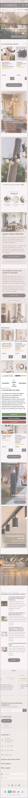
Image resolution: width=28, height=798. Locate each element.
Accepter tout (14, 414)
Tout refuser (14, 422)
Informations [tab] (22, 383)
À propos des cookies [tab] (14, 383)
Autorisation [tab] (5, 383)
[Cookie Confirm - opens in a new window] (20, 376)
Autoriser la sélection (14, 418)
